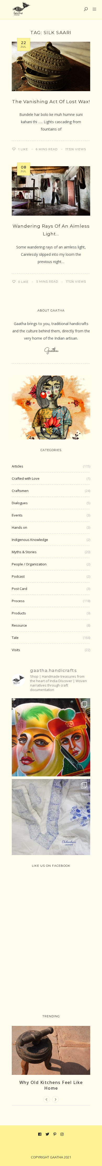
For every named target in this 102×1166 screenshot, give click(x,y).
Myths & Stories (24, 552)
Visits (16, 649)
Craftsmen (20, 490)
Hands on (19, 527)
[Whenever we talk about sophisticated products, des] (51, 737)
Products (19, 613)
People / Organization (29, 564)
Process (18, 600)
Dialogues (20, 503)
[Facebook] (40, 1134)
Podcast (18, 576)
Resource (19, 625)
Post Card (19, 588)
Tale (15, 637)
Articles (17, 466)
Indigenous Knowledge (30, 539)
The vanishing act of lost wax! (51, 101)
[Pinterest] (54, 1134)
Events (17, 515)
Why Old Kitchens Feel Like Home (51, 1085)
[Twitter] (47, 1134)
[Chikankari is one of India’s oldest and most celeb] (51, 818)
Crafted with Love (25, 478)
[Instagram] (62, 1134)
